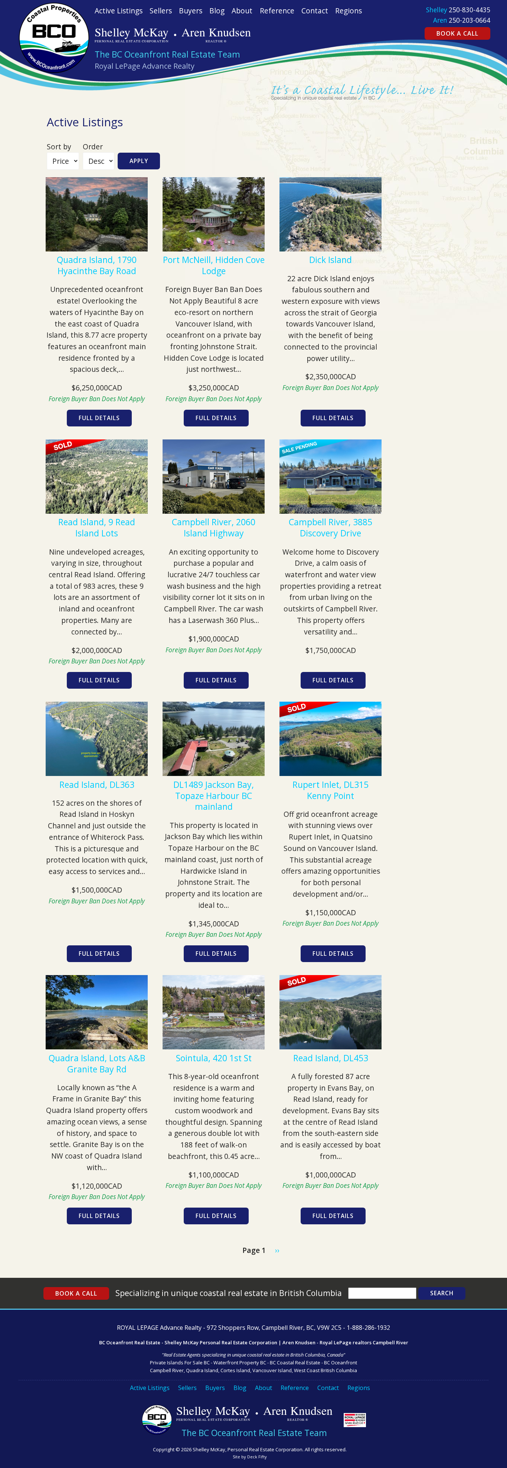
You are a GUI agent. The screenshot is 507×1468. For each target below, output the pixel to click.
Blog (217, 11)
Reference (277, 11)
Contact (314, 11)
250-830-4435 (469, 10)
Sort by (59, 147)
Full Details (99, 418)
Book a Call (457, 33)
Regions (348, 11)
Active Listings (119, 11)
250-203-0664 (469, 20)
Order (93, 147)
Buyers (190, 11)
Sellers (161, 11)
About (242, 11)
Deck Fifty (257, 1456)
